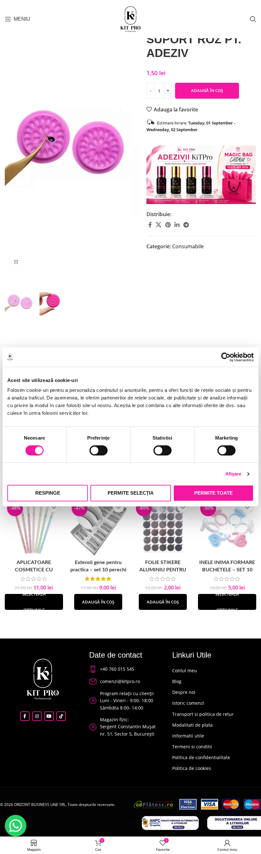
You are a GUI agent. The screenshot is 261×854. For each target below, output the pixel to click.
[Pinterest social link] (168, 224)
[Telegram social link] (186, 224)
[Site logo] (130, 18)
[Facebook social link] (150, 224)
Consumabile (188, 246)
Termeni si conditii (192, 747)
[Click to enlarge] (16, 262)
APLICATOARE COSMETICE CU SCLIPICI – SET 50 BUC (34, 569)
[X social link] (158, 224)
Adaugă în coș (207, 90)
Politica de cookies (191, 768)
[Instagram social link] (37, 716)
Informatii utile (188, 736)
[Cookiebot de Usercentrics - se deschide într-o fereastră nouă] (226, 357)
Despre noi (183, 692)
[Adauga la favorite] (54, 506)
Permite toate (213, 493)
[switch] (98, 450)
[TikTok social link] (61, 716)
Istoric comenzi (188, 703)
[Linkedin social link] (177, 224)
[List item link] (124, 669)
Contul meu (184, 670)
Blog (176, 681)
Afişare (233, 473)
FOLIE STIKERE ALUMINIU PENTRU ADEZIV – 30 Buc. (162, 569)
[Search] (253, 19)
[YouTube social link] (49, 716)
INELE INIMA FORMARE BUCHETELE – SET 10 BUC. (227, 569)
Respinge (47, 493)
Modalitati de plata (192, 725)
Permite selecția (131, 493)
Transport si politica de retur (203, 714)
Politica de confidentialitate (201, 757)
